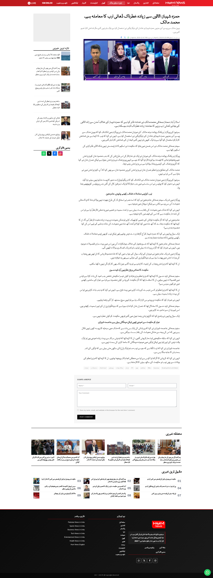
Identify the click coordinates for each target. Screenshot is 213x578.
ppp (137, 368)
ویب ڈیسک (177, 38)
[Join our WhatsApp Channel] (207, 572)
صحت (123, 545)
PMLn (149, 368)
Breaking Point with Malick (170, 368)
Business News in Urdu (76, 530)
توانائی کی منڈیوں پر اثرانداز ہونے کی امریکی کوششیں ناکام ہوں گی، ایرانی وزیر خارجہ (48, 121)
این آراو (127, 368)
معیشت (86, 368)
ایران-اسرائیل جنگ (115, 3)
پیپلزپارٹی (111, 368)
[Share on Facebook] (121, 37)
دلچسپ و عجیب (61, 3)
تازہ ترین (145, 3)
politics (143, 368)
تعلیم (123, 541)
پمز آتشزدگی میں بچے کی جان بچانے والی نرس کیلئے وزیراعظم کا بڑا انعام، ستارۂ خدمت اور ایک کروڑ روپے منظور (47, 71)
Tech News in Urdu (78, 533)
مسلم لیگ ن (94, 368)
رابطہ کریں (162, 547)
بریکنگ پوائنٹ (119, 368)
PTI (132, 368)
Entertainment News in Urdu (74, 537)
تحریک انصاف (103, 368)
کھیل (103, 3)
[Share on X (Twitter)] (124, 37)
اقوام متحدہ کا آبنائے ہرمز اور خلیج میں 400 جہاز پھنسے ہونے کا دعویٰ (47, 56)
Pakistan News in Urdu (76, 522)
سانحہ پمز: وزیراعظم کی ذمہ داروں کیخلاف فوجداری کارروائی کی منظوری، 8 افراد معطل (47, 104)
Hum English (47, 3)
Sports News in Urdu (77, 526)
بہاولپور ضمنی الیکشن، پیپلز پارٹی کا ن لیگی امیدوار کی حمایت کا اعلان (47, 136)
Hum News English (78, 544)
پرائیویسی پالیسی (149, 547)
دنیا (128, 3)
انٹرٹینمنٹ (94, 3)
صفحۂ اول (156, 3)
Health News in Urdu (77, 541)
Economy (156, 368)
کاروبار (84, 3)
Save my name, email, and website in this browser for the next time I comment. (107, 410)
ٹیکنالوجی (74, 3)
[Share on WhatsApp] (128, 37)
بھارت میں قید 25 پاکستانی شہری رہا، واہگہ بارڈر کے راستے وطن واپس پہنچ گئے (47, 88)
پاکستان (136, 3)
